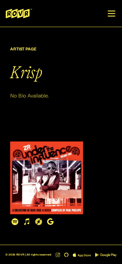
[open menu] (111, 13)
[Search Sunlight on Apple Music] (26, 221)
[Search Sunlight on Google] (50, 221)
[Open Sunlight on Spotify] (14, 221)
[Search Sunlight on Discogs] (38, 221)
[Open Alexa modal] (66, 254)
